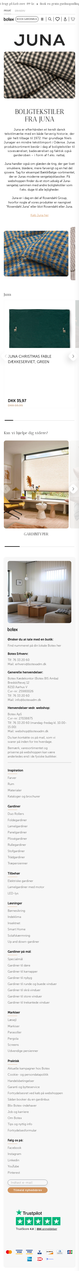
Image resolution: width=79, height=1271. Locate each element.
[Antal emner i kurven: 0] (73, 19)
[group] (36, 492)
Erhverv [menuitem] (20, 11)
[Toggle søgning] (50, 19)
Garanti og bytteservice (24, 1087)
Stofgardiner (16, 851)
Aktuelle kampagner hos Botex (29, 1068)
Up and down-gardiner (23, 941)
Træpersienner (18, 863)
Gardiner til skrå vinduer (24, 990)
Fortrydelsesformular (22, 1130)
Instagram (14, 1154)
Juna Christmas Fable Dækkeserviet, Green (29, 359)
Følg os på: (15, 1140)
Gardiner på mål (19, 951)
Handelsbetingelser (21, 1080)
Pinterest (14, 1172)
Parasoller (14, 1032)
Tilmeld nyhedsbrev (27, 1190)
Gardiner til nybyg (20, 977)
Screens (13, 1044)
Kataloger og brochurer (24, 796)
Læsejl (12, 1020)
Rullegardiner (17, 844)
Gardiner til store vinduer (25, 996)
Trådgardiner (16, 857)
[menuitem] (39, 783)
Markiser (14, 1026)
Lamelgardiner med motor (26, 887)
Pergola (13, 1038)
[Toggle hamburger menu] (42, 19)
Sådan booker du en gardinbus (28, 1099)
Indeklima (14, 916)
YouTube (13, 1166)
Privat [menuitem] (7, 11)
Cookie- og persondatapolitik (28, 1074)
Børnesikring (16, 910)
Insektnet (14, 923)
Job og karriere (18, 1111)
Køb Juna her (39, 215)
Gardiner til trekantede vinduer (29, 1002)
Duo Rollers (16, 813)
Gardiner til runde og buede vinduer (32, 984)
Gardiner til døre (19, 965)
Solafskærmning (19, 935)
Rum (11, 784)
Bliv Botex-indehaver (22, 1105)
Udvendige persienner (23, 1050)
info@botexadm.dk (28, 699)
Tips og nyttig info (20, 1124)
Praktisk (13, 1061)
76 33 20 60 (21, 660)
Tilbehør (14, 873)
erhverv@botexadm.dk (30, 664)
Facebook (14, 1147)
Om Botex (15, 1118)
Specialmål (15, 959)
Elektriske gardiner (20, 881)
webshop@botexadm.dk (31, 731)
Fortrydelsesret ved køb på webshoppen (35, 1093)
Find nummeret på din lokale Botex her (34, 645)
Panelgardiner (17, 832)
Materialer (15, 790)
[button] (73, 356)
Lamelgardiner (18, 826)
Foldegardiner (17, 820)
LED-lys (13, 893)
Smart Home (17, 929)
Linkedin (13, 1160)
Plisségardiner (17, 838)
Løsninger (15, 903)
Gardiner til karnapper (23, 971)
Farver (12, 777)
